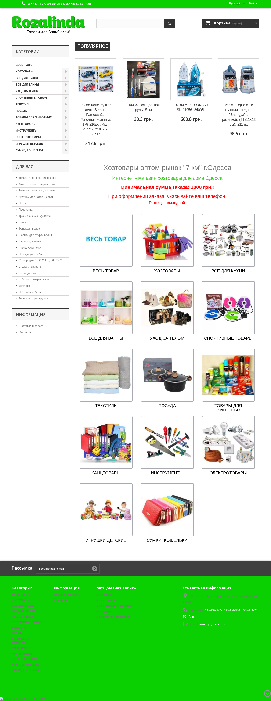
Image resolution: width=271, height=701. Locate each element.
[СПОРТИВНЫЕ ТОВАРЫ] (228, 307)
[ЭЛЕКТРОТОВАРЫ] (228, 442)
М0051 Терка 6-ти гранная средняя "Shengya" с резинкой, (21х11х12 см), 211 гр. (239, 114)
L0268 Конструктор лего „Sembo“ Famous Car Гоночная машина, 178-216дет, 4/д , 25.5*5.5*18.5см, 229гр (95, 119)
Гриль (22, 222)
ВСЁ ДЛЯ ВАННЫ (27, 84)
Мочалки (24, 285)
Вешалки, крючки (30, 241)
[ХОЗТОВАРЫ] (167, 240)
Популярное (92, 46)
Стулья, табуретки (30, 266)
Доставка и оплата (31, 325)
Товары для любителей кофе (37, 177)
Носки (22, 203)
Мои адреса (104, 611)
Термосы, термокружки (33, 298)
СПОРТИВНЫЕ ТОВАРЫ (32, 97)
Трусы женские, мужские (35, 216)
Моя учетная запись (116, 587)
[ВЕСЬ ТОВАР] (106, 240)
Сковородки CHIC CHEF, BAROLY (40, 260)
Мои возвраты (106, 600)
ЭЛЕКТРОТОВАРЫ (28, 137)
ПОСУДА (21, 110)
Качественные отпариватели (37, 184)
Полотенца (25, 209)
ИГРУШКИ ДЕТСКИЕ (29, 143)
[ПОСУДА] (167, 375)
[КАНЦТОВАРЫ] (106, 442)
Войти (253, 3)
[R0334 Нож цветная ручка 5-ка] (143, 79)
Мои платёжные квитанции (114, 605)
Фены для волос (29, 228)
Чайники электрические (34, 279)
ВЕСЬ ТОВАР (24, 64)
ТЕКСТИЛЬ (23, 104)
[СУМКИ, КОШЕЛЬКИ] (167, 509)
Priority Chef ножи (30, 247)
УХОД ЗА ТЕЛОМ (27, 91)
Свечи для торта (29, 273)
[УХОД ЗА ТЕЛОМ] (167, 307)
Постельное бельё (30, 292)
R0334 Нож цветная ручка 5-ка (143, 107)
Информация (31, 314)
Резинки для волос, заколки (37, 190)
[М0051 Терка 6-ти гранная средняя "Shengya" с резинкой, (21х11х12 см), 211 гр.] (238, 79)
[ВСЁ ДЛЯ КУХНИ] (228, 240)
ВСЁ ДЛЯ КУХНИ (27, 78)
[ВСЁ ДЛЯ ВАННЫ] (106, 307)
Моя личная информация (113, 616)
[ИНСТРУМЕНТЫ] (167, 442)
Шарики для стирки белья (35, 235)
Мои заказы (104, 594)
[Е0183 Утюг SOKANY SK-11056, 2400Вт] (191, 79)
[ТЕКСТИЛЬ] (106, 375)
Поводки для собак (31, 254)
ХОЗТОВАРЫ (24, 71)
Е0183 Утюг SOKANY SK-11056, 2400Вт (191, 107)
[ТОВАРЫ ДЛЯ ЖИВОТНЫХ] (228, 375)
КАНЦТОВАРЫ (25, 124)
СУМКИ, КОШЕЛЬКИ (29, 150)
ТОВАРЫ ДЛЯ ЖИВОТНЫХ (34, 117)
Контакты (25, 332)
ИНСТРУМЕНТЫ (26, 130)
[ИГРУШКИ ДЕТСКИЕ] (106, 509)
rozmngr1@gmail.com (212, 624)
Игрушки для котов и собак (36, 196)
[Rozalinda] (51, 23)
